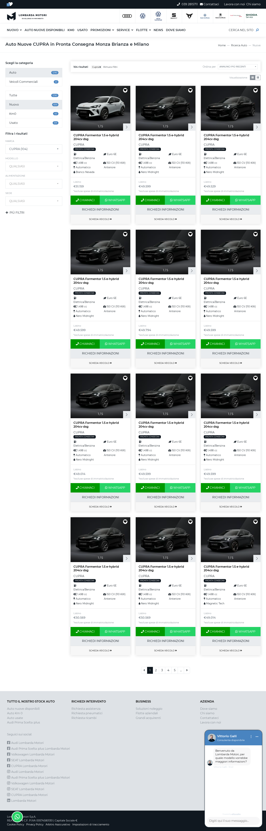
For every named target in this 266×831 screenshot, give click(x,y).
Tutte (33, 95)
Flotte (142, 30)
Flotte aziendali (147, 713)
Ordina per (209, 66)
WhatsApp (116, 200)
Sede (8, 193)
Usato (33, 123)
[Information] (251, 737)
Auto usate (15, 718)
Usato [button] (82, 30)
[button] (188, 28)
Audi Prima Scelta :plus (23, 722)
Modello (11, 158)
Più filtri (17, 212)
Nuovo (12, 30)
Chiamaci (87, 200)
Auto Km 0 (15, 713)
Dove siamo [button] (175, 30)
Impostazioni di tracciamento (90, 824)
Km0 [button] (70, 30)
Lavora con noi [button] (234, 4)
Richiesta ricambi (83, 718)
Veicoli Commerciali (33, 81)
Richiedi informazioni (100, 209)
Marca (9, 141)
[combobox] (33, 149)
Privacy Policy (34, 824)
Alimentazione (15, 175)
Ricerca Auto (239, 45)
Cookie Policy (15, 824)
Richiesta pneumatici (86, 713)
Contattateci (209, 718)
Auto (33, 72)
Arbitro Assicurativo (58, 824)
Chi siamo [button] (253, 4)
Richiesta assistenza (85, 708)
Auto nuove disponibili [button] (45, 30)
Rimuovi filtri (110, 67)
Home (222, 45)
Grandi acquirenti (148, 718)
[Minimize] (257, 737)
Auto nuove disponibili (23, 708)
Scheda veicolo (99, 219)
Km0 (33, 113)
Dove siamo (208, 708)
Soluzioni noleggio (149, 708)
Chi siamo (207, 713)
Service (123, 30)
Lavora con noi (210, 722)
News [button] (158, 30)
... (181, 670)
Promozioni (100, 30)
